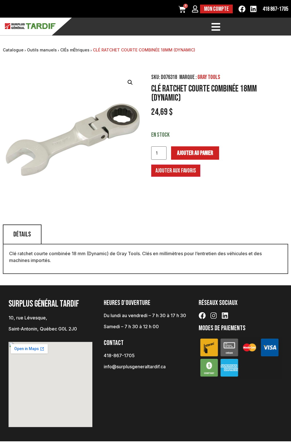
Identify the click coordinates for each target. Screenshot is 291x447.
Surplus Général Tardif (44, 303)
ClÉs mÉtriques (75, 49)
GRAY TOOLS (209, 77)
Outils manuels (42, 49)
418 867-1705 (275, 9)
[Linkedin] (253, 9)
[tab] (22, 234)
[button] (130, 82)
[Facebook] (242, 9)
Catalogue (13, 49)
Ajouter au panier (195, 153)
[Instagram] (213, 315)
